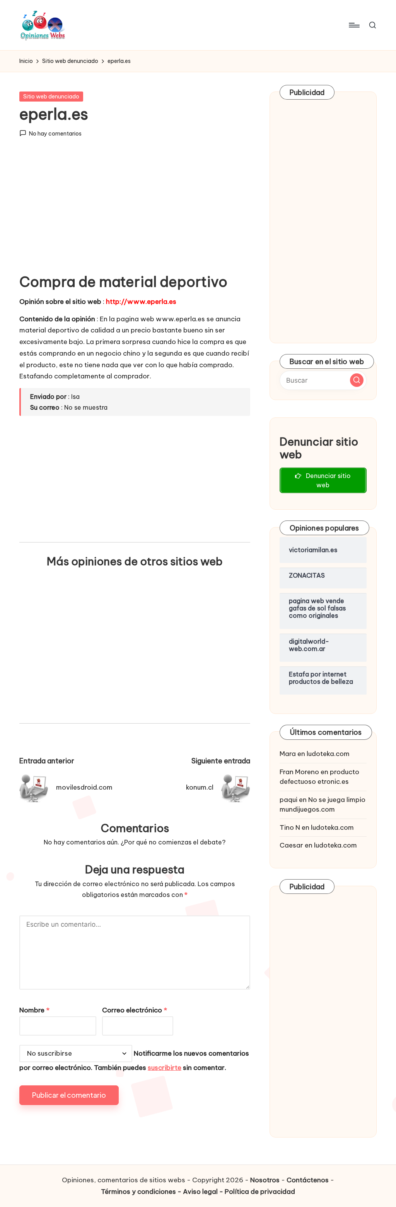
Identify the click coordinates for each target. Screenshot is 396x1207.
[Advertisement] (134, 212)
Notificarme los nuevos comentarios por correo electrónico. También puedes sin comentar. (134, 1060)
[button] (357, 380)
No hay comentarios (55, 133)
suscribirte (164, 1067)
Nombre (34, 1010)
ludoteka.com (328, 753)
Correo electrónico (134, 1010)
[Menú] (353, 25)
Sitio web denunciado (51, 96)
